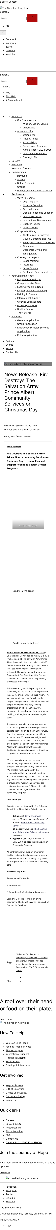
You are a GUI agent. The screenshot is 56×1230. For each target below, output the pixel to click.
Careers (10, 1120)
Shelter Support (14, 1050)
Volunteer (11, 1100)
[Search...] (32, 18)
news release (39, 964)
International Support (17, 1054)
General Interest (23, 436)
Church (37, 954)
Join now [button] (5, 1172)
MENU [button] (6, 86)
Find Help (11, 96)
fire (29, 964)
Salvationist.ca (14, 1123)
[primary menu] (3, 60)
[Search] (32, 81)
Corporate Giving (15, 1096)
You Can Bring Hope (17, 1042)
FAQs (8, 1135)
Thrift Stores (13, 1061)
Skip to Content (8, 1)
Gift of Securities (15, 1088)
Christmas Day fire (24, 954)
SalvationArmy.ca (33, 816)
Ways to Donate (14, 1085)
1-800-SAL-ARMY (9, 1219)
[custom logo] (14, 8)
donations (20, 960)
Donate (7, 106)
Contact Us (12, 352)
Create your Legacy (16, 1092)
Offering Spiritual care (18, 1065)
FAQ (8, 92)
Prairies (10, 341)
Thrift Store (34, 967)
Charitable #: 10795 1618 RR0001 (24, 1142)
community (21, 957)
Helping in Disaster (16, 1057)
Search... (4, 11)
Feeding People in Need (18, 1046)
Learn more (6, 1019)
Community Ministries (37, 957)
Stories (9, 348)
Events (9, 344)
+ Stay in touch (14, 100)
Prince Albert (22, 967)
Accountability (13, 1127)
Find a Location (14, 1131)
